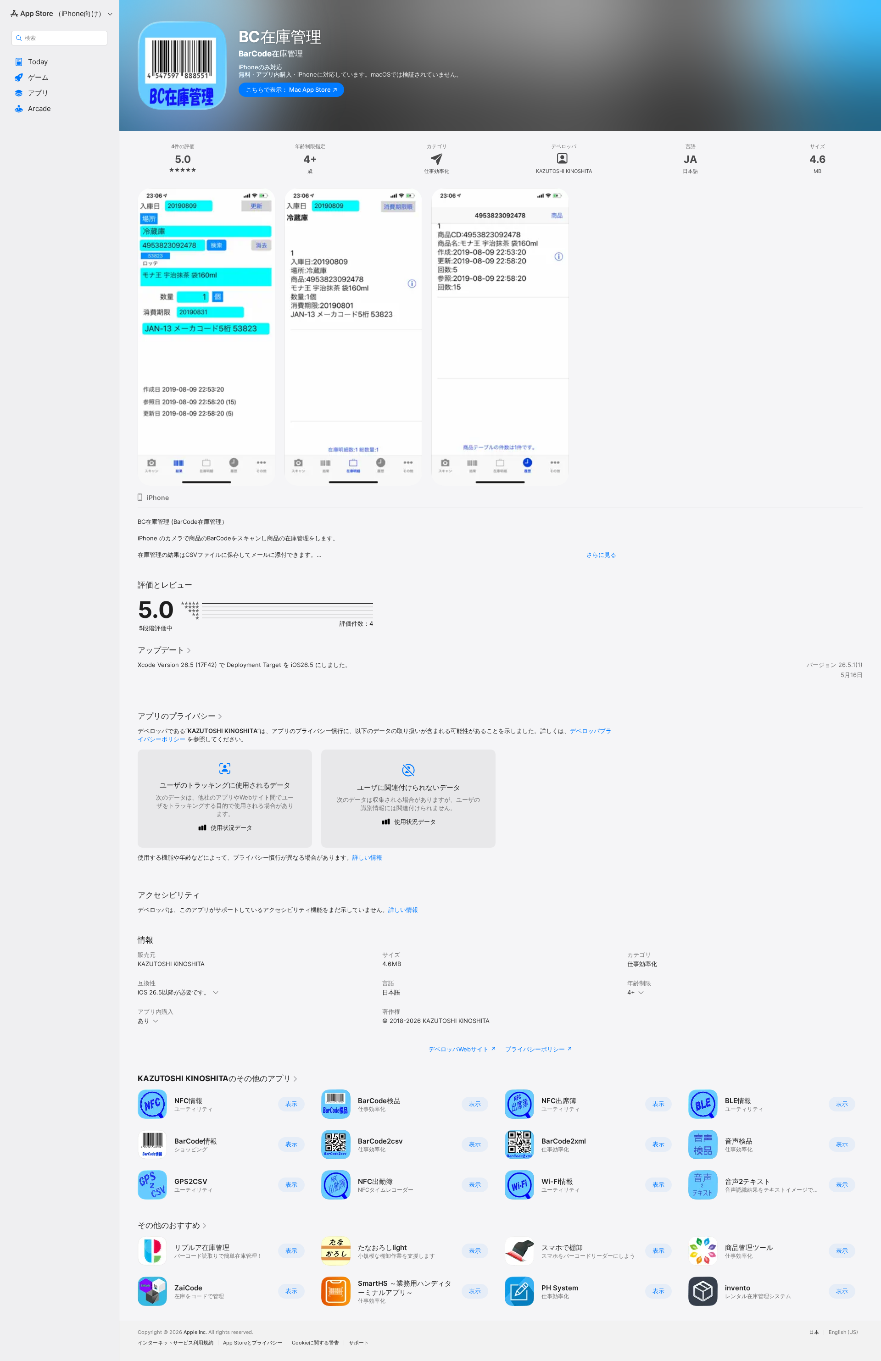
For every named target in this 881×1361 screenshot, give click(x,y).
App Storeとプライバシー (252, 1342)
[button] (59, 62)
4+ (631, 992)
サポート (359, 1342)
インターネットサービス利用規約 (175, 1342)
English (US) (843, 1332)
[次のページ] (871, 1144)
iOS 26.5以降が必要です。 (174, 992)
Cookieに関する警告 (315, 1342)
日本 (814, 1332)
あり (144, 1020)
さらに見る (601, 554)
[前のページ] (128, 1144)
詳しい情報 (367, 857)
